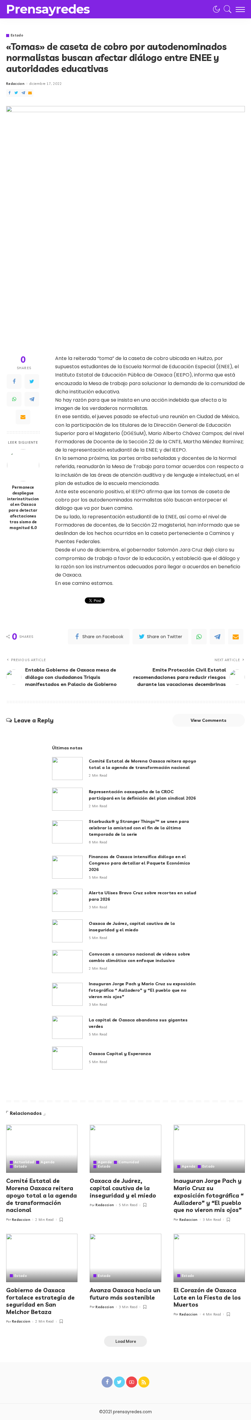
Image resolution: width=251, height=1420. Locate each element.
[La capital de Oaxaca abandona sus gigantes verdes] (67, 1027)
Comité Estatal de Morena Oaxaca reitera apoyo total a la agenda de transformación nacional (41, 1195)
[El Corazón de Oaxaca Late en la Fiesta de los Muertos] (209, 1258)
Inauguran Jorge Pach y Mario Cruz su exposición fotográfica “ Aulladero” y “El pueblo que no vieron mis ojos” (142, 990)
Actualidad (24, 1162)
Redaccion (15, 83)
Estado (17, 35)
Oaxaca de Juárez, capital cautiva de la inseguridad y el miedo (123, 1188)
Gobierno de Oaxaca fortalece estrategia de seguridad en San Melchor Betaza (40, 1301)
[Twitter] (16, 93)
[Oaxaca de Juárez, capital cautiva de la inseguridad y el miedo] (67, 930)
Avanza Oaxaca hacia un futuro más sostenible (125, 1293)
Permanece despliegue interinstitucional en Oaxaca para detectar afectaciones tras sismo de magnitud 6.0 (23, 507)
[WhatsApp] (14, 399)
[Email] (30, 93)
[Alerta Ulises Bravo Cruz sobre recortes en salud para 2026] (67, 900)
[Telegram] (23, 93)
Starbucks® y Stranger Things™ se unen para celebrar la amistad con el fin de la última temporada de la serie (139, 828)
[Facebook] (9, 93)
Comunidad (128, 1162)
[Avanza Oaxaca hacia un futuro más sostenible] (125, 1258)
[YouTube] (131, 1382)
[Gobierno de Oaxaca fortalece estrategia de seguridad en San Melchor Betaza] (41, 1258)
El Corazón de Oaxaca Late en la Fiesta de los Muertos (207, 1297)
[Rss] (143, 1382)
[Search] (226, 9)
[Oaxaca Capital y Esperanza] (67, 1058)
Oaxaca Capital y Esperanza (120, 1053)
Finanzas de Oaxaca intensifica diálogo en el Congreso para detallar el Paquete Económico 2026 (139, 863)
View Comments (209, 720)
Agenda (47, 1162)
